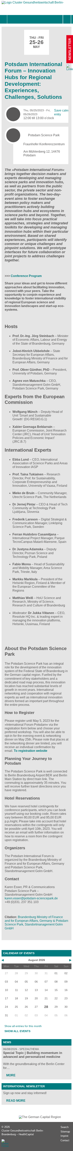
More (11, 1075)
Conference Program (26, 276)
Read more (16, 1100)
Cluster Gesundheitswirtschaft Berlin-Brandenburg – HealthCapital (22, 1132)
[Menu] (11, 19)
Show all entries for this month (23, 1026)
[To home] (33, 3)
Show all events (17, 1031)
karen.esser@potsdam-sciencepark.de (31, 898)
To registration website (30, 750)
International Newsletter (24, 1086)
